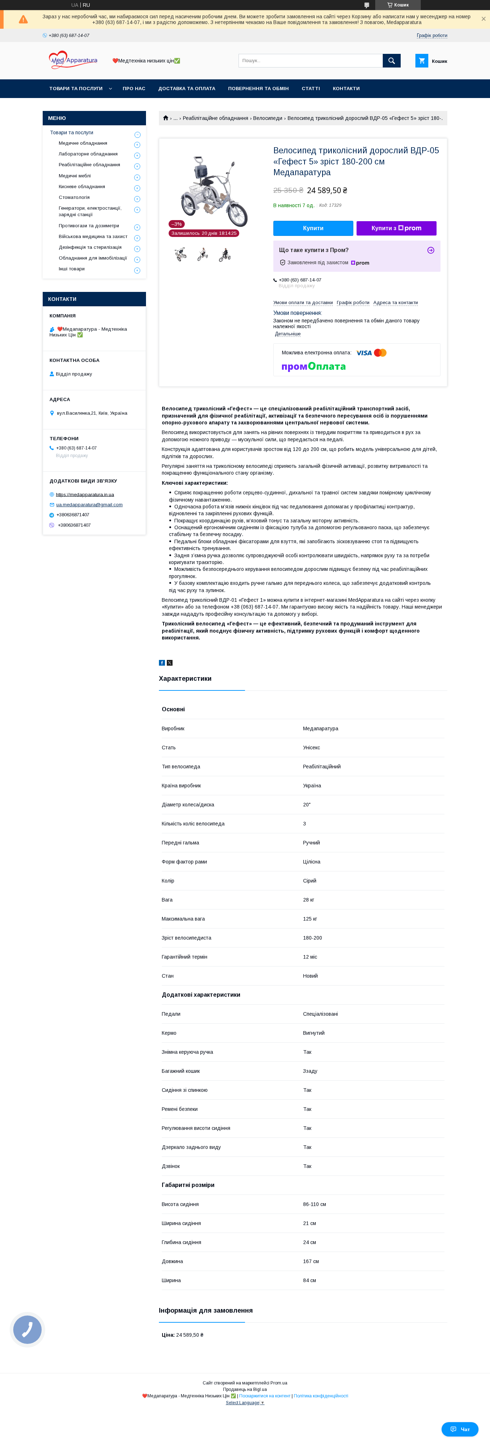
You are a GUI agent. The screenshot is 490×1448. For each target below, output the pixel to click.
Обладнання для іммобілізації (93, 258)
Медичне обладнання (83, 143)
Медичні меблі (75, 175)
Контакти (346, 88)
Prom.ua (278, 1383)
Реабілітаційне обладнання (215, 118)
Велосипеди (267, 118)
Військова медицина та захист (93, 236)
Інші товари (72, 268)
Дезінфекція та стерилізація (90, 247)
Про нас (134, 88)
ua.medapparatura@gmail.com (89, 504)
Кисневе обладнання (82, 186)
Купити (313, 228)
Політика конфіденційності (321, 1395)
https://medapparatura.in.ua (85, 494)
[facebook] (162, 664)
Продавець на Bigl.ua (245, 1389)
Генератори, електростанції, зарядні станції (90, 211)
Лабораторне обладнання (88, 154)
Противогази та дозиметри (89, 225)
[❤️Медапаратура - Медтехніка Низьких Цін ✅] (73, 70)
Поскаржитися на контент (265, 1395)
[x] (170, 664)
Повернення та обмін (258, 88)
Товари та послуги (76, 88)
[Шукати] (392, 60)
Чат (465, 1429)
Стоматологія (74, 197)
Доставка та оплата (186, 88)
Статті (311, 88)
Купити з (384, 228)
